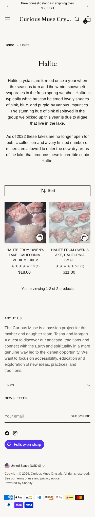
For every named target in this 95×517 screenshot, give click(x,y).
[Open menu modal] (7, 19)
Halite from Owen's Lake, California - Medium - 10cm (25, 255)
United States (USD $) (26, 466)
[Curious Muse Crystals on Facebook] (8, 434)
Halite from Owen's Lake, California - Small (70, 255)
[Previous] (7, 5)
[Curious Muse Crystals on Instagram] (16, 434)
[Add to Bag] (40, 237)
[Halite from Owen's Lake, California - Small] (69, 222)
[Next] (87, 5)
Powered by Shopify (18, 483)
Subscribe (80, 416)
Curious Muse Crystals (46, 473)
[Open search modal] (77, 19)
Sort (51, 190)
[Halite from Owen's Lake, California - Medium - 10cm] (25, 222)
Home (9, 45)
